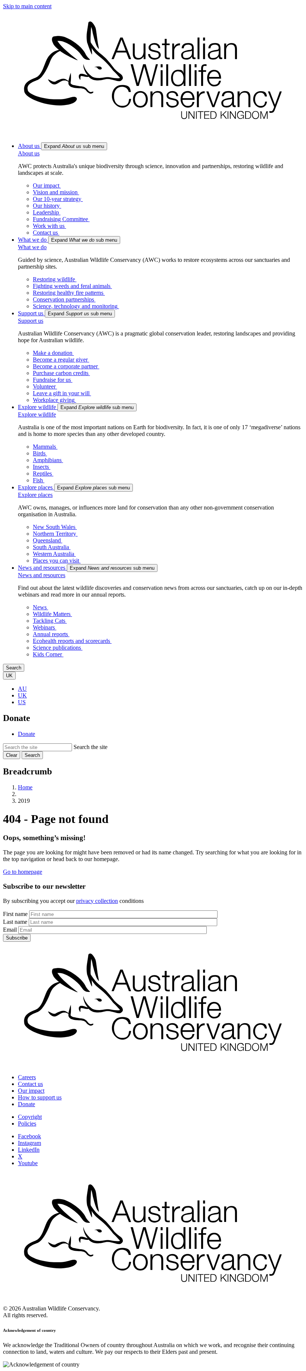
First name (15, 914)
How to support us (40, 1097)
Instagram (29, 1143)
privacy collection (97, 901)
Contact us (30, 1084)
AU (22, 689)
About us (29, 153)
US (22, 702)
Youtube (28, 1163)
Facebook (29, 1136)
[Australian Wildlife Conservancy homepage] (153, 133)
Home (25, 787)
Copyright (30, 1117)
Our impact (31, 1090)
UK (22, 695)
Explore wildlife (37, 414)
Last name (15, 922)
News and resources (41, 575)
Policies (27, 1123)
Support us (30, 321)
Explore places (35, 495)
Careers (27, 1077)
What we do (32, 247)
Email (10, 929)
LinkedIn (29, 1149)
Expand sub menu (74, 146)
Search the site (90, 747)
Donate (26, 734)
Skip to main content (27, 6)
